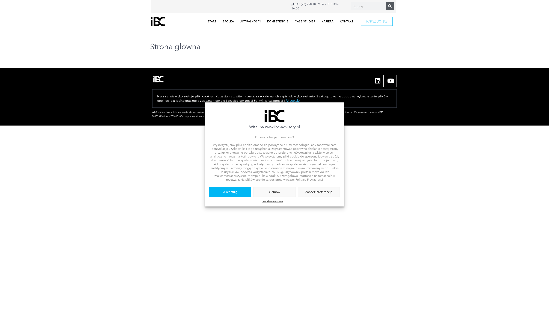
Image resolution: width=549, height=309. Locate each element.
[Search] (390, 6)
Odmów (274, 192)
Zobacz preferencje (318, 192)
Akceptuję (230, 192)
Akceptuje (293, 100)
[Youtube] (391, 81)
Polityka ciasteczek (272, 201)
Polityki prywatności (268, 100)
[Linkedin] (378, 81)
